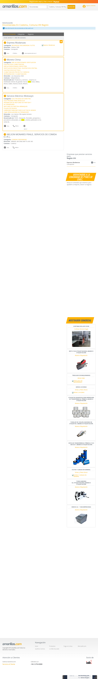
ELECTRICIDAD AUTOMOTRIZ (21, 99)
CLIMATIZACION (18, 64)
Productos (52, 646)
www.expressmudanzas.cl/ (30, 53)
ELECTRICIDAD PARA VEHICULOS (14, 100)
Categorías (21, 34)
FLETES (32, 45)
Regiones (31, 34)
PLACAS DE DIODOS (10, 108)
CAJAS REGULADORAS (11, 112)
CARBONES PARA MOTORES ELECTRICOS (17, 110)
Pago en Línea (68, 646)
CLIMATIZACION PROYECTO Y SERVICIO (16, 72)
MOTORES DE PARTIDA (11, 106)
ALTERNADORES (23, 112)
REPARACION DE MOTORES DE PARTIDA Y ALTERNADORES (17, 103)
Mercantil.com (82, 646)
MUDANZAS (15, 45)
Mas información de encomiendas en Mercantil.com (19, 28)
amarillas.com (14, 6)
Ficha (94, 162)
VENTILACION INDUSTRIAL (12, 68)
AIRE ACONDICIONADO (19, 62)
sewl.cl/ (25, 129)
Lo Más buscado (54, 649)
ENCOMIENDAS (25, 45)
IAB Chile (89, 662)
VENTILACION (31, 62)
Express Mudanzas (73, 162)
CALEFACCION (8, 64)
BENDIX (33, 110)
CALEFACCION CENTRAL (29, 68)
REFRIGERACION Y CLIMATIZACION (15, 74)
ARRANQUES (23, 106)
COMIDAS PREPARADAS (19, 139)
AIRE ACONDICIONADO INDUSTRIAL (15, 66)
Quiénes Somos (40, 649)
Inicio (36, 646)
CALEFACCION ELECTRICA (12, 70)
